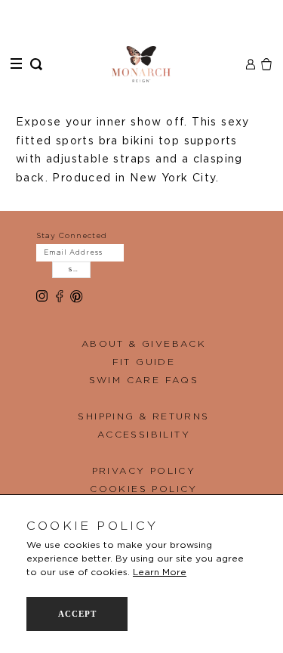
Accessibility (143, 434)
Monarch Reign (141, 64)
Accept (77, 613)
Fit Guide (144, 362)
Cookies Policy (144, 489)
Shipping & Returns (143, 416)
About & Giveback (144, 343)
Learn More (159, 572)
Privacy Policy (144, 470)
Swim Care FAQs (144, 380)
